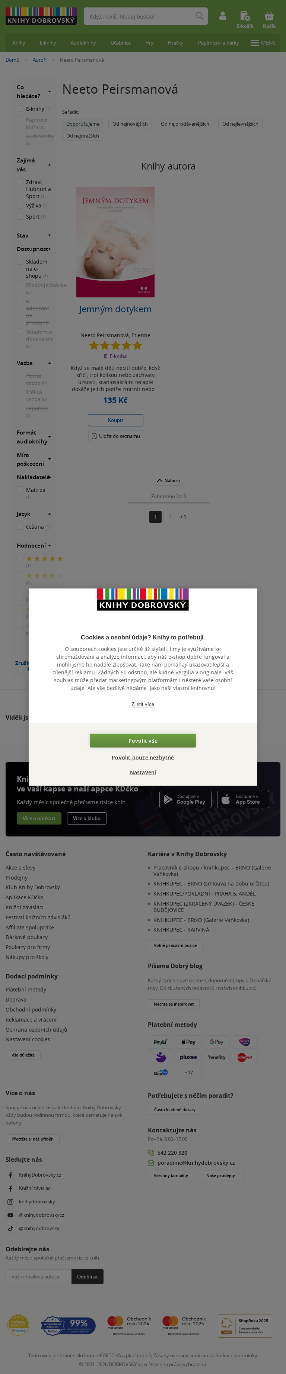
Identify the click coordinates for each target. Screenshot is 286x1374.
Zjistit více (142, 704)
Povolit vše (143, 740)
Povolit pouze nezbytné (143, 757)
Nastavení (143, 772)
